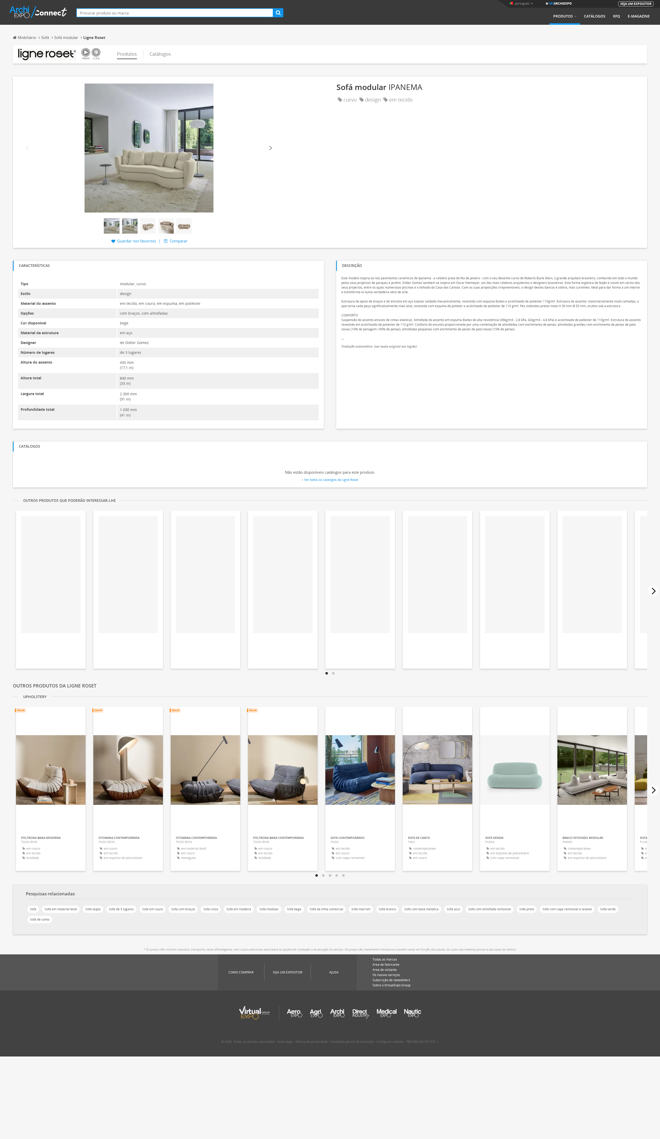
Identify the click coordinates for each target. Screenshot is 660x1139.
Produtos (563, 16)
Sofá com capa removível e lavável (567, 909)
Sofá (33, 909)
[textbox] (174, 12)
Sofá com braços (183, 909)
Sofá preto (526, 909)
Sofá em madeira (238, 909)
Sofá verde (608, 909)
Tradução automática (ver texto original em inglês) (379, 346)
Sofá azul (453, 909)
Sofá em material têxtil (61, 909)
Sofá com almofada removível (489, 909)
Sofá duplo (93, 909)
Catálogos (594, 16)
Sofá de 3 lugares (121, 909)
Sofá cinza (210, 909)
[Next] (270, 148)
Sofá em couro (152, 909)
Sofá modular (269, 909)
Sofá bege (294, 909)
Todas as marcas (385, 959)
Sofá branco (387, 909)
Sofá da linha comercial (326, 909)
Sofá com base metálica (421, 909)
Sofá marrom (360, 909)
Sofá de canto (40, 919)
